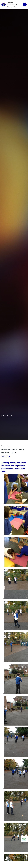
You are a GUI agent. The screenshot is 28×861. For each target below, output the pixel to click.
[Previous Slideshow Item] (2, 416)
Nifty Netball (5, 452)
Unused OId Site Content (9, 449)
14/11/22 (14, 452)
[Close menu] (25, 4)
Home (3, 446)
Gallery (21, 449)
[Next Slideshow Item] (6, 416)
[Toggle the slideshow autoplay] (10, 416)
